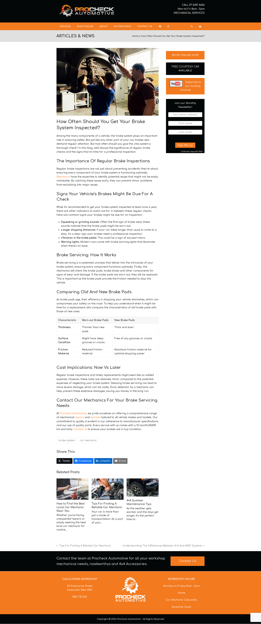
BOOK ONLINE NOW (185, 55)
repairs (80, 417)
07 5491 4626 (197, 5)
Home (135, 36)
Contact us (80, 429)
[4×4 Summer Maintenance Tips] (143, 487)
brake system (66, 440)
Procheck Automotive (73, 413)
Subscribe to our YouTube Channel (190, 86)
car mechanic (88, 440)
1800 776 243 (79, 596)
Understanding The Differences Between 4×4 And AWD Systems (162, 546)
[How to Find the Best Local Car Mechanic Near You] (72, 489)
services (95, 417)
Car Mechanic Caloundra (181, 600)
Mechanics (63, 176)
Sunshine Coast (181, 607)
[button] (200, 26)
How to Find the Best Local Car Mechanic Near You (70, 507)
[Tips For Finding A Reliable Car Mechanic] (108, 489)
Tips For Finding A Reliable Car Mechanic (83, 546)
